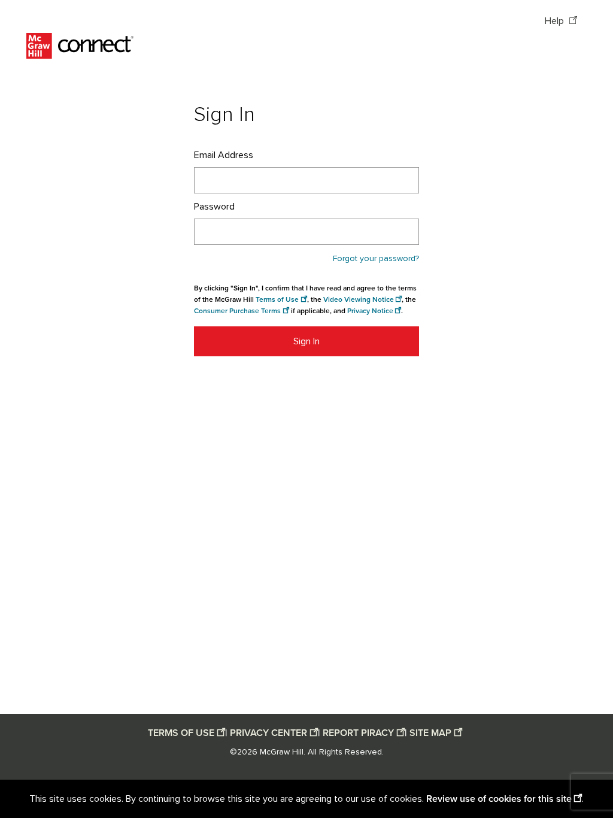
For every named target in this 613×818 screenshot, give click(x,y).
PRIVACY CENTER (268, 733)
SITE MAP (430, 733)
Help (555, 21)
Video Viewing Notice (358, 299)
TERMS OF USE (181, 733)
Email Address (223, 155)
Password (214, 206)
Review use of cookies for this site (499, 799)
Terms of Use (277, 299)
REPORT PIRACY (358, 733)
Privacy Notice (370, 311)
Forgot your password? (376, 259)
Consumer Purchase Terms (237, 311)
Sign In (306, 341)
